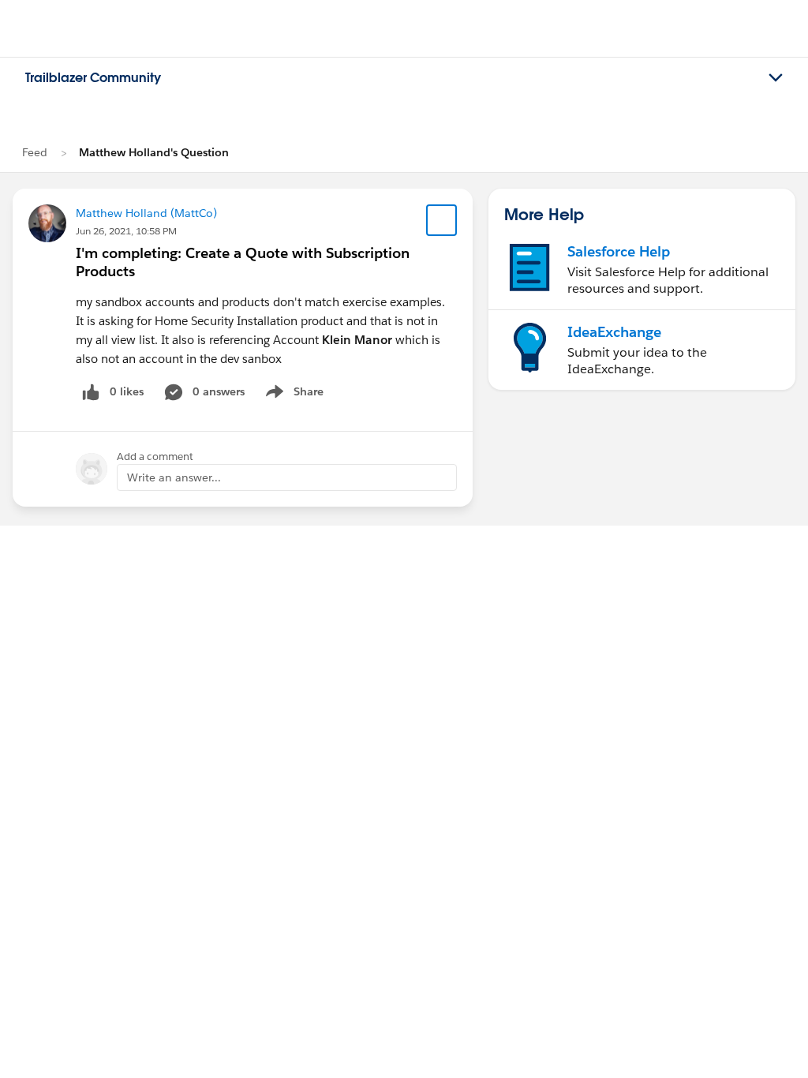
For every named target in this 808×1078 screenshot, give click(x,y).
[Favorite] (442, 220)
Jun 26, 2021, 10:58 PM (126, 231)
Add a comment (155, 456)
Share (292, 394)
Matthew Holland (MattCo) (146, 213)
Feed (34, 152)
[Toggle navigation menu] (775, 78)
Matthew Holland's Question (154, 152)
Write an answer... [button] (174, 477)
